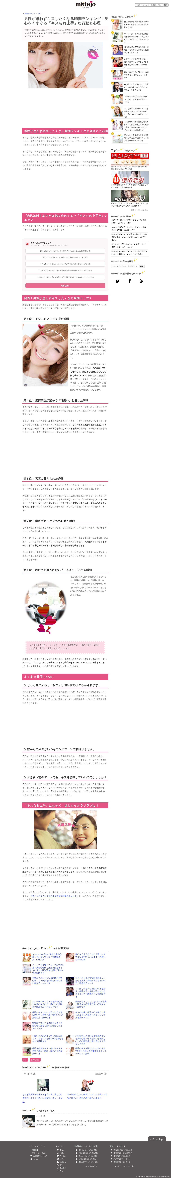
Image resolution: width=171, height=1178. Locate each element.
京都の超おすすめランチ (122, 1156)
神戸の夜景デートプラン (122, 1159)
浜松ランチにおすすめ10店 (123, 1150)
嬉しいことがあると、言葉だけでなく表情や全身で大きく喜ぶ (65, 257)
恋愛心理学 (35, 1060)
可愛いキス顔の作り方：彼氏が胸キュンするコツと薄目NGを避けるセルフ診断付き (47, 1038)
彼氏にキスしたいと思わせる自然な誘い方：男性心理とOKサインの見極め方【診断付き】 (47, 1015)
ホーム (35, 1159)
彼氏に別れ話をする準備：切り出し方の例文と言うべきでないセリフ (129, 221)
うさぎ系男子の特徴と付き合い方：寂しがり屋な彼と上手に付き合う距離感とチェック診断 (43, 1098)
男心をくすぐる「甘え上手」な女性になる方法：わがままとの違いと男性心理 (90, 957)
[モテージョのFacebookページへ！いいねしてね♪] (129, 281)
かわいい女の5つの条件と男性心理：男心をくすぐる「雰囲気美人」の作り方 (46, 957)
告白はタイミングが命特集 (88, 1150)
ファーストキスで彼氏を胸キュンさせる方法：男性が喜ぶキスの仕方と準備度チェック (90, 980)
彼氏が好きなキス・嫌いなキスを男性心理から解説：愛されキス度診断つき (47, 1051)
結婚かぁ (63, 1162)
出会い (62, 1150)
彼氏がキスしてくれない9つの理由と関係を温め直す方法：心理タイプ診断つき (91, 1004)
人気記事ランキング (40, 1156)
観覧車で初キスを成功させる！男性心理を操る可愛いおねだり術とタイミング (47, 1025)
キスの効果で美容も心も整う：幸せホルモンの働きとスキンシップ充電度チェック (90, 1015)
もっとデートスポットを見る (125, 1166)
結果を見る (65, 286)
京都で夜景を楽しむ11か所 (123, 1153)
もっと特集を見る (91, 1166)
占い (61, 1165)
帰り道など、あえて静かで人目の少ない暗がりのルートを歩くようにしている (65, 277)
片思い (62, 1153)
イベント (63, 1159)
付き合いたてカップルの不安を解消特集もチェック (54, 896)
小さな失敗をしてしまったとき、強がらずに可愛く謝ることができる (65, 264)
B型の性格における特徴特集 (88, 1153)
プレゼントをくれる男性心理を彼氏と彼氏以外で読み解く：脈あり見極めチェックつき (136, 137)
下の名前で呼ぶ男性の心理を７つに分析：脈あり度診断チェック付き (136, 99)
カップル (63, 1156)
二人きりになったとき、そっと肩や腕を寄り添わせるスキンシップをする (65, 270)
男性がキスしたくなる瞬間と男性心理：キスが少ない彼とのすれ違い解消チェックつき (47, 980)
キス (25, 1060)
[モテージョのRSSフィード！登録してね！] (141, 281)
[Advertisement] (65, 107)
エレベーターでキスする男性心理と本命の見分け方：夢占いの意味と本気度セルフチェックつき (47, 1004)
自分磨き (63, 1168)
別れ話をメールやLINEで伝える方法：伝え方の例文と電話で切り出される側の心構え (129, 252)
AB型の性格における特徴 (87, 1159)
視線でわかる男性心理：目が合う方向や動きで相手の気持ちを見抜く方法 (136, 24)
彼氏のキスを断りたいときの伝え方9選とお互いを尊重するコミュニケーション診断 (91, 1051)
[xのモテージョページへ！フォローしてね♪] (117, 281)
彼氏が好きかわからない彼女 (88, 1162)
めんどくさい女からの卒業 (88, 1156)
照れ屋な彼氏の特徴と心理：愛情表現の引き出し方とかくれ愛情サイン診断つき (136, 50)
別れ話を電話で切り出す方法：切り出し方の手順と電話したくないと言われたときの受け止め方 (129, 237)
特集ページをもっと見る (139, 210)
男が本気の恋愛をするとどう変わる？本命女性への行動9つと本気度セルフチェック (136, 87)
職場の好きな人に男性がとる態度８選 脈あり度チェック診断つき (136, 75)
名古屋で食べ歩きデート (122, 1162)
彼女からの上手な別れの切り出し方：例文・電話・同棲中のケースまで (129, 245)
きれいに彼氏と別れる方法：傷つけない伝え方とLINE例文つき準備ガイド (129, 228)
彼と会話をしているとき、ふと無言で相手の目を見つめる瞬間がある (65, 251)
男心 (61, 1171)
